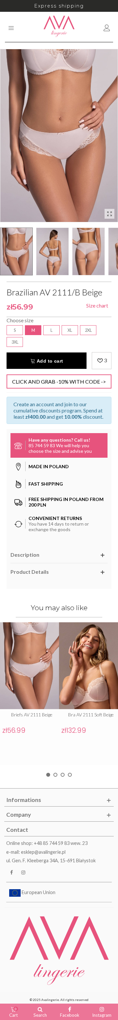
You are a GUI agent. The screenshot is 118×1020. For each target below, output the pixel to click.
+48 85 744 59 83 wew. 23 (61, 843)
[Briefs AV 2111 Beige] (29, 665)
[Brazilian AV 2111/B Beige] (109, 214)
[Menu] (11, 27)
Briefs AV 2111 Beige (31, 714)
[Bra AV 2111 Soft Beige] (88, 665)
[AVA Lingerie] (59, 27)
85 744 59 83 (42, 445)
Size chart (97, 305)
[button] (48, 775)
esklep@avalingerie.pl (43, 852)
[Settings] (107, 27)
